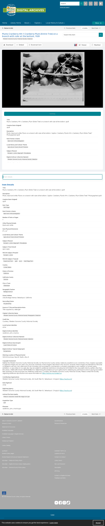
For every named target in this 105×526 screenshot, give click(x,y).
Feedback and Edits (60, 478)
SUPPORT (4, 451)
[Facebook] (60, 502)
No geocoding (7, 303)
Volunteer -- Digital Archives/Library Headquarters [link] (16, 464)
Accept (98, 523)
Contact (52, 515)
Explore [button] (37, 23)
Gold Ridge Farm (28, 261)
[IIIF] (75, 45)
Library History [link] (6, 437)
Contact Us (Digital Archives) (62, 475)
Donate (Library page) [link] (8, 453)
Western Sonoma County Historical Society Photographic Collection (22, 315)
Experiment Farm (8, 261)
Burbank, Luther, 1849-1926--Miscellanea (19, 153)
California (6, 273)
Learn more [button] (54, 523)
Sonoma (6, 279)
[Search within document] (101, 35)
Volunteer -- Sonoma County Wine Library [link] (14, 467)
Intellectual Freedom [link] (8, 441)
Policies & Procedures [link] (61, 423)
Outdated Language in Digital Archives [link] (12, 434)
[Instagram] (64, 502)
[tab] (52, 114)
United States (7, 267)
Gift (5, 402)
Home (4, 23)
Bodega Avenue (8, 291)
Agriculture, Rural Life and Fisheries (18, 147)
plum (20, 261)
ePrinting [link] (57, 471)
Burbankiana (7, 351)
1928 (16, 261)
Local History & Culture (10, 345)
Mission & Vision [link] (6, 423)
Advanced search (65, 7)
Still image (6, 207)
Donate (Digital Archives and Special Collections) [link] (15, 457)
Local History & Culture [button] (54, 23)
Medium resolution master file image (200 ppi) (17, 396)
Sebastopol (7, 285)
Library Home (15, 23)
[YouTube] (56, 502)
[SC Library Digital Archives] (24, 10)
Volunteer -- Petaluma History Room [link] (12, 460)
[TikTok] (68, 502)
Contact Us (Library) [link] (60, 457)
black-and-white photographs (16, 141)
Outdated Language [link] (7, 430)
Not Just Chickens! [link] (60, 464)
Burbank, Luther (8, 255)
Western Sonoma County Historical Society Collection (18, 39)
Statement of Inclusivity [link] (8, 427)
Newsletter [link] (58, 467)
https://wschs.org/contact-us (52, 373)
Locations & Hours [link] (60, 453)
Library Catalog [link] (6, 445)
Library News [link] (58, 460)
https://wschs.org (66, 379)
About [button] (26, 23)
